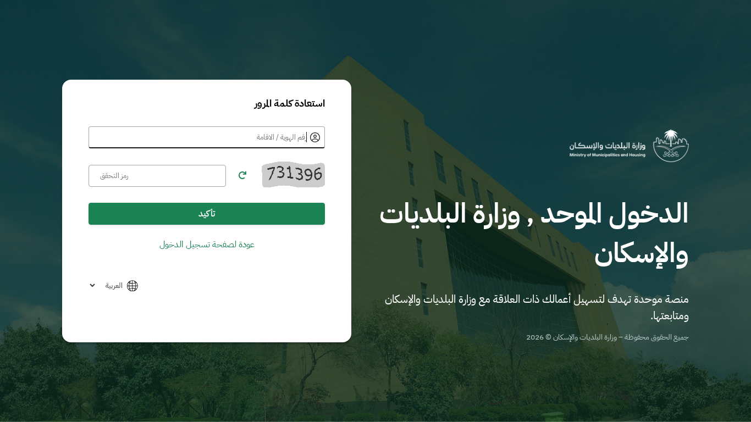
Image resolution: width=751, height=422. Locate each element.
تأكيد (206, 213)
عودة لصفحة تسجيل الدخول (207, 244)
